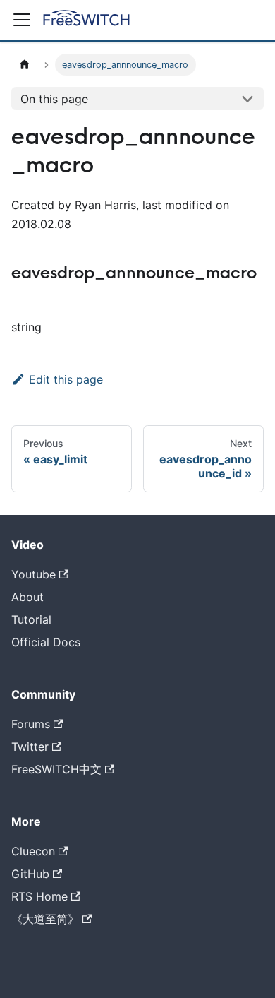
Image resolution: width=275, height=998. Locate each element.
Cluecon (33, 851)
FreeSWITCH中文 (56, 769)
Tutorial (31, 619)
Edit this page (66, 379)
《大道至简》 (45, 919)
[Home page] (24, 65)
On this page (54, 99)
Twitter (30, 746)
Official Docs (45, 642)
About (27, 597)
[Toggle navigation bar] (21, 19)
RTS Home (39, 896)
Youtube (33, 574)
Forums (30, 724)
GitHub (30, 874)
